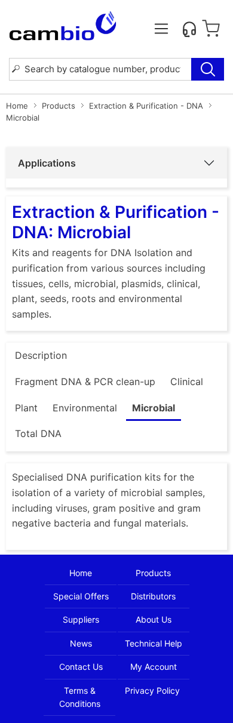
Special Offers (81, 596)
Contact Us (81, 667)
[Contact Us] (189, 29)
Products (58, 105)
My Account (153, 667)
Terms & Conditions (79, 697)
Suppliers (81, 619)
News (81, 643)
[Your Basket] (211, 29)
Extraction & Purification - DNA (146, 105)
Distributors (153, 596)
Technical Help (153, 643)
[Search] (207, 69)
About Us (153, 619)
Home (17, 105)
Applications (47, 163)
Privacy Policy (152, 690)
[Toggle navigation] (161, 29)
